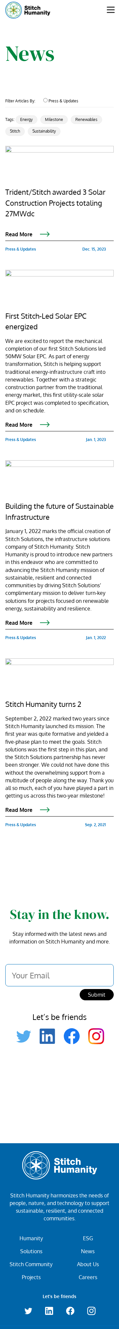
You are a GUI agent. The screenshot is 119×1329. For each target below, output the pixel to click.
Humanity (31, 1238)
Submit (96, 994)
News (88, 1251)
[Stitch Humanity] (32, 10)
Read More (19, 234)
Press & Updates (63, 100)
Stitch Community (31, 1264)
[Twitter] (23, 1036)
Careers (88, 1277)
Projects (31, 1277)
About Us (88, 1264)
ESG (88, 1238)
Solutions (31, 1251)
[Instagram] (96, 1036)
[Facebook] (72, 1036)
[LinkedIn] (47, 1036)
